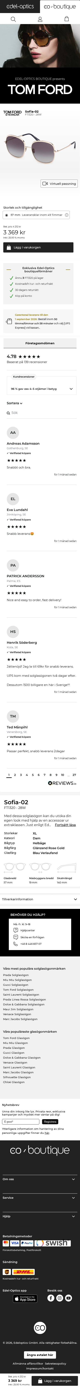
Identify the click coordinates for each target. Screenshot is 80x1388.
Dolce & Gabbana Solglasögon (24, 1004)
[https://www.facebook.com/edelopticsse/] (50, 1299)
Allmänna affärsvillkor (28, 1363)
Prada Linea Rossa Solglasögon (24, 999)
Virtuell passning (63, 184)
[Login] (40, 19)
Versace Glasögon (15, 1062)
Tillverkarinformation (17, 899)
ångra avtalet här (40, 1355)
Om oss (8, 1179)
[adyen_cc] (6, 1243)
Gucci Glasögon (13, 1052)
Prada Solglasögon (16, 975)
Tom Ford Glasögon (16, 1038)
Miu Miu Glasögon (15, 1043)
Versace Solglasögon (17, 1014)
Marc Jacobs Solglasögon (20, 1019)
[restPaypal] (27, 1243)
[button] (20, 6)
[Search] (13, 19)
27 (74, 775)
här (47, 1132)
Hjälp (6, 1216)
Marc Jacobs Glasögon (18, 1072)
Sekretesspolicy (55, 1363)
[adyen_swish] (52, 1243)
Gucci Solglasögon (15, 984)
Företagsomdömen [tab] (40, 343)
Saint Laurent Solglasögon (21, 994)
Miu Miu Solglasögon (17, 979)
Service (8, 1198)
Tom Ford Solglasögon (18, 989)
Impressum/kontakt (40, 1368)
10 (62, 775)
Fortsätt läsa (65, 825)
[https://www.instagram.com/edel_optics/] (59, 1299)
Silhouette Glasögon (17, 1077)
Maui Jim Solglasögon (18, 1009)
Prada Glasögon (14, 1047)
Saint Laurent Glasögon (19, 1067)
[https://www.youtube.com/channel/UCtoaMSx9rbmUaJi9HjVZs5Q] (68, 1299)
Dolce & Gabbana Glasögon (22, 1057)
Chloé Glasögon (14, 1082)
